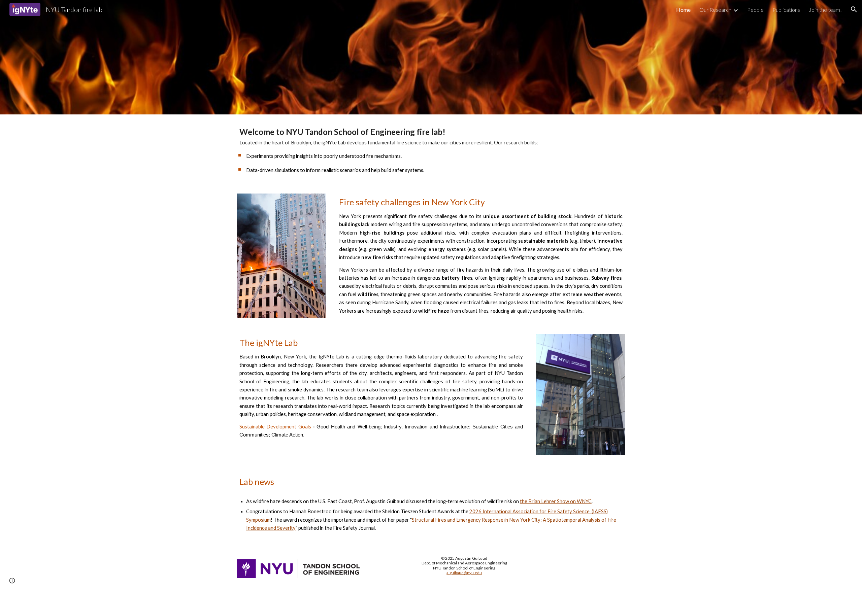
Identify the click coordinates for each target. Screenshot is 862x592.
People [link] (755, 9)
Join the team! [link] (825, 9)
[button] (854, 9)
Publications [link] (786, 9)
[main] (431, 150)
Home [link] (683, 9)
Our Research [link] (715, 9)
